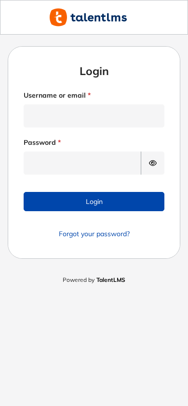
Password (40, 142)
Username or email (55, 95)
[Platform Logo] (94, 17)
